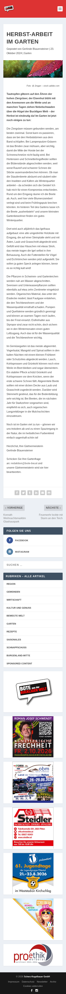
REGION (11, 584)
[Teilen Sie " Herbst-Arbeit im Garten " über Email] (42, 493)
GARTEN (11, 623)
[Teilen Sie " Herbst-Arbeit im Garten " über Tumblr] (30, 493)
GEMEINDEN (13, 591)
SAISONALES (14, 639)
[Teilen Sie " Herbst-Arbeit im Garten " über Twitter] (23, 493)
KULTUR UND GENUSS (19, 608)
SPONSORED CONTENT (19, 663)
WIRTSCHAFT (14, 600)
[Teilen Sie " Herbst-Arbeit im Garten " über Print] (49, 493)
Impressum (13, 981)
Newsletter (42, 981)
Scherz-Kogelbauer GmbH (37, 976)
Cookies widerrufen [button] (33, 986)
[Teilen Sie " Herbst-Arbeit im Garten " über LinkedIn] (36, 493)
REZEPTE (12, 631)
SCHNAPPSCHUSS (16, 647)
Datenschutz (28, 981)
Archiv (53, 981)
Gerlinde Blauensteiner (35, 49)
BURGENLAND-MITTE (18, 655)
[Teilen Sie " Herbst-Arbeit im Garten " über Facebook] (17, 493)
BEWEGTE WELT (16, 615)
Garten (28, 53)
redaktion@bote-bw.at (24, 463)
